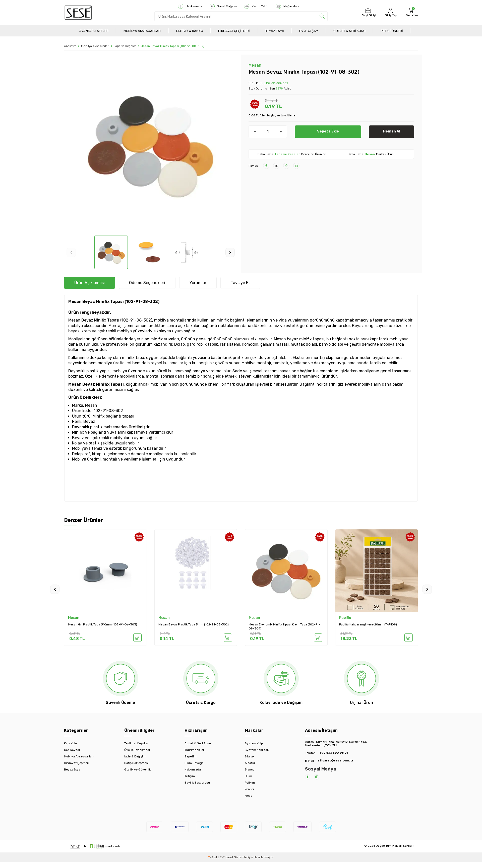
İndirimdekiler (194, 750)
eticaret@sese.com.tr (335, 760)
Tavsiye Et (240, 282)
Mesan (255, 65)
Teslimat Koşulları (136, 743)
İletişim (190, 776)
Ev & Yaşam (308, 31)
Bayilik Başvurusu (197, 782)
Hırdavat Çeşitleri (234, 31)
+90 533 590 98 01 (333, 752)
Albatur (250, 763)
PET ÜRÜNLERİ (392, 31)
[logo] (78, 12)
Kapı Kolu (70, 743)
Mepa (248, 795)
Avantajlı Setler (93, 31)
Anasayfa (70, 46)
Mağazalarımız (293, 6)
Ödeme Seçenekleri (147, 282)
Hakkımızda (194, 6)
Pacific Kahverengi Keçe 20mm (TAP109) (368, 624)
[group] (150, 145)
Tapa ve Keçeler (125, 46)
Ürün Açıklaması (89, 282)
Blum (248, 776)
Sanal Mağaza (227, 6)
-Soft (214, 857)
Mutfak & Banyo (189, 31)
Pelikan (250, 782)
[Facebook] (307, 777)
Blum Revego (194, 763)
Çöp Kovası (72, 750)
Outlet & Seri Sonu (349, 31)
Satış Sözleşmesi (136, 763)
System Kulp (254, 743)
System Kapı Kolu (257, 750)
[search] (322, 16)
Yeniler (249, 789)
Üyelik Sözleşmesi (137, 750)
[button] (71, 252)
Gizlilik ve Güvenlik (137, 769)
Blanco (250, 769)
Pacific (345, 618)
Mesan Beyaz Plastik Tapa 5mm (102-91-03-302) (193, 624)
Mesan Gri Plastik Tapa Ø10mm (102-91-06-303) (102, 624)
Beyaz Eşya (274, 31)
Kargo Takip (260, 6)
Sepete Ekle (328, 131)
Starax (249, 756)
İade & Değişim (135, 756)
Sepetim (191, 756)
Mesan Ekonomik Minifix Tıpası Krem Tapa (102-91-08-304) (284, 626)
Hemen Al (391, 131)
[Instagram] (316, 777)
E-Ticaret (226, 857)
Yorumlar (198, 282)
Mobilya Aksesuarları (142, 31)
